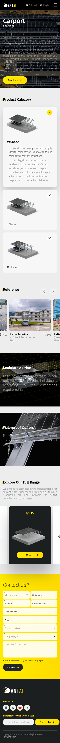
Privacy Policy (9, 737)
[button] (44, 291)
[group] (30, 320)
